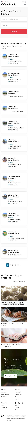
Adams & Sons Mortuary (13, 92)
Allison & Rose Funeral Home (13, 196)
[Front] (8, 4)
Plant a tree (9, 376)
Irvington (12, 146)
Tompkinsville (14, 238)
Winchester (13, 111)
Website (10, 59)
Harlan (12, 219)
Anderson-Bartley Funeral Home (13, 233)
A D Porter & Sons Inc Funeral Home (14, 56)
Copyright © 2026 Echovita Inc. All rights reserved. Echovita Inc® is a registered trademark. (16, 418)
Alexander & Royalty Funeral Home (14, 122)
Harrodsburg (13, 127)
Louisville (12, 61)
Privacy (17, 407)
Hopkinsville (13, 96)
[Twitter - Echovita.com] (19, 403)
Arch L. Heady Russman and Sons (13, 251)
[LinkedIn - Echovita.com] (22, 403)
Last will (17, 399)
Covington (13, 201)
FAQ (2, 405)
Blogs (16, 397)
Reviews (17, 410)
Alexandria (13, 164)
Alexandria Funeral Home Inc (13, 159)
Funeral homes (5, 394)
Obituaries (4, 392)
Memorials (18, 392)
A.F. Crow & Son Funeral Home (14, 74)
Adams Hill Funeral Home (13, 107)
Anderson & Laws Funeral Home (13, 214)
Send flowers (4, 397)
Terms (16, 405)
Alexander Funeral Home (13, 141)
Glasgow (12, 79)
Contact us (4, 407)
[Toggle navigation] (24, 4)
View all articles (18, 281)
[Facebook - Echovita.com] (15, 403)
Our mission (18, 394)
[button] (6, 2)
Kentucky (18, 61)
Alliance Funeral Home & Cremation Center (14, 178)
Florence (12, 183)
